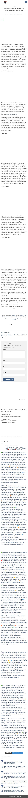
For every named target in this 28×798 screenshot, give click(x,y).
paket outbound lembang (10, 318)
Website (4, 372)
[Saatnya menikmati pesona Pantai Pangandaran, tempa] (14, 601)
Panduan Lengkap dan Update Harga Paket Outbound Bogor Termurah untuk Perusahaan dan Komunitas (14, 777)
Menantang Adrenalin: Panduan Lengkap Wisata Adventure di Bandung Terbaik (15, 782)
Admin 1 (20, 14)
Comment (5, 349)
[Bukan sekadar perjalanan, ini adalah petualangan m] (14, 501)
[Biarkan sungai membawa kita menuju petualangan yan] (14, 634)
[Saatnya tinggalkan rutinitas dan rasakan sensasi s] (14, 534)
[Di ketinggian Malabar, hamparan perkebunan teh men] (14, 734)
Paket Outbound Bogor (11, 114)
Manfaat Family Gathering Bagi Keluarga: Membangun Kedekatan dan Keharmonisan (14, 791)
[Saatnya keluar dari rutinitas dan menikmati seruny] (14, 667)
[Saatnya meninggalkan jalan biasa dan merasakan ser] (14, 701)
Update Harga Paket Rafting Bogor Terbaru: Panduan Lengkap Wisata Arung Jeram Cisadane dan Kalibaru (14, 762)
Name (4, 360)
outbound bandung (8, 316)
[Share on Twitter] (13, 311)
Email (4, 366)
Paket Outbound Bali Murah (20, 334)
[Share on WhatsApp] (8, 311)
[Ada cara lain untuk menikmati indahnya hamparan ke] (14, 468)
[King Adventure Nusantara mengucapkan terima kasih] (14, 568)
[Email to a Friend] (15, 311)
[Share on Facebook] (10, 311)
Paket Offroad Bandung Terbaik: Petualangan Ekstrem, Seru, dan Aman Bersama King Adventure (14, 768)
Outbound (14, 6)
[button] (26, 2)
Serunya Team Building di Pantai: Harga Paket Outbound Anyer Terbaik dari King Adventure (15, 773)
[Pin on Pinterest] (17, 311)
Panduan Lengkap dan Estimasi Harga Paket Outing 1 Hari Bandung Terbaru (14, 787)
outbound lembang (16, 316)
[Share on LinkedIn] (20, 311)
